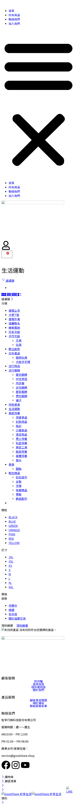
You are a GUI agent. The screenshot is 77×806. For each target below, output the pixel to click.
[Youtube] (25, 765)
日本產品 (14, 353)
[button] (38, 103)
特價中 (13, 605)
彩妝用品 (21, 421)
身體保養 (21, 456)
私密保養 (21, 443)
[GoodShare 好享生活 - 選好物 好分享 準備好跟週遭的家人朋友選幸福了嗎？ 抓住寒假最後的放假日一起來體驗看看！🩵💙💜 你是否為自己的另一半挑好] (31, 794)
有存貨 (13, 614)
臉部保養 (21, 451)
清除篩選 (22, 625)
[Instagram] (15, 765)
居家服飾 (21, 392)
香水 (18, 460)
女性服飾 (21, 387)
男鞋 (18, 494)
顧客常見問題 (38, 700)
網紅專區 (38, 703)
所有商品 (14, 15)
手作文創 (14, 336)
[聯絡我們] (69, 790)
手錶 (18, 486)
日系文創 (14, 332)
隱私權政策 (38, 687)
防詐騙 (38, 681)
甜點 (18, 469)
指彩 (18, 426)
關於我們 (38, 689)
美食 (11, 464)
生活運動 (14, 409)
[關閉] (12, 299)
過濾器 (9, 280)
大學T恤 (14, 315)
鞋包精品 (14, 473)
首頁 (11, 11)
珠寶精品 (21, 490)
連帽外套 (14, 319)
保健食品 (21, 417)
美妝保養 (14, 413)
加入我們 (14, 23)
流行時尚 (14, 366)
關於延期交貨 (17, 618)
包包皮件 (21, 477)
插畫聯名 (14, 323)
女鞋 (18, 481)
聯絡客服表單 (38, 705)
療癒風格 (14, 327)
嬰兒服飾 (21, 374)
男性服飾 (21, 396)
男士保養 (21, 439)
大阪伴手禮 (23, 362)
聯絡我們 (14, 19)
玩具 (18, 345)
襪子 (18, 400)
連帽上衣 (14, 310)
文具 (18, 340)
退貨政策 (38, 684)
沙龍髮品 (21, 430)
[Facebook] (5, 765)
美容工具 (21, 447)
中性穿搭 (21, 379)
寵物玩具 (21, 357)
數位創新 (14, 349)
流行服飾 (14, 370)
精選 (11, 610)
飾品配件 (21, 498)
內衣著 (20, 383)
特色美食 (14, 404)
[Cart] (6, 254)
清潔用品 (21, 434)
